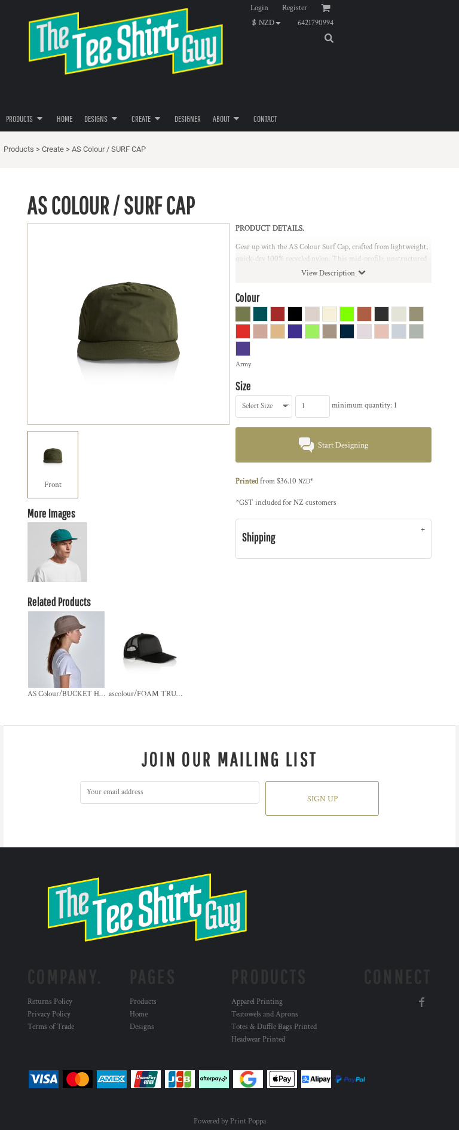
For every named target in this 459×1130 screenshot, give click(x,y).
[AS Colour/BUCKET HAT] (66, 649)
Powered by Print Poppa (230, 1121)
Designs (142, 1027)
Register (294, 8)
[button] (269, 23)
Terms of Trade (50, 1027)
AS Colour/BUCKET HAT (68, 694)
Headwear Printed (258, 1039)
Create (53, 149)
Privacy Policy (49, 1014)
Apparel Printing (257, 1002)
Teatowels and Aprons (264, 1014)
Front (53, 485)
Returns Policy (49, 1002)
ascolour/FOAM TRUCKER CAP (160, 694)
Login (259, 8)
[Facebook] (422, 1002)
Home (139, 1014)
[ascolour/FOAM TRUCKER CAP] (147, 649)
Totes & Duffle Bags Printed (274, 1027)
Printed (246, 481)
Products (19, 149)
